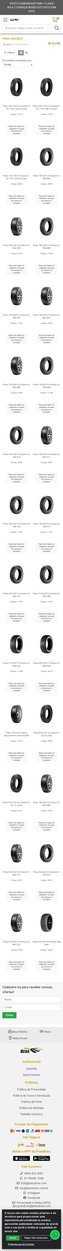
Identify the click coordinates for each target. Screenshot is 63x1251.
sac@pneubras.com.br (33, 1188)
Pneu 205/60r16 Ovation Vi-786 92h (46, 873)
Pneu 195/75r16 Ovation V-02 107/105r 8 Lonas (16, 177)
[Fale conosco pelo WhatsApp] (55, 1235)
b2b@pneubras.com (33, 1183)
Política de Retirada (31, 1108)
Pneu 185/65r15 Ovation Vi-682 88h (46, 803)
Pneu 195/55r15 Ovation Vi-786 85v (16, 316)
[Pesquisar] (56, 28)
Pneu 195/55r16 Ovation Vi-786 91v (46, 525)
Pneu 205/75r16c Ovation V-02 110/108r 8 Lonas (46, 107)
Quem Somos (31, 1074)
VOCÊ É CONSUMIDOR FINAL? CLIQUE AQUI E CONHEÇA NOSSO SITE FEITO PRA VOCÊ (31, 7)
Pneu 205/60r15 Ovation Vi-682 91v (16, 873)
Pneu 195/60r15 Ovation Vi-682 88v (16, 386)
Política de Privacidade (31, 1089)
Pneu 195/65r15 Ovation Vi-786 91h (16, 455)
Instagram (33, 1193)
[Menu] (5, 20)
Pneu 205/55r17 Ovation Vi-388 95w (46, 664)
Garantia (31, 1068)
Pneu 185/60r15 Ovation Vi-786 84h (46, 177)
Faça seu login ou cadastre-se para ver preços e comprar (16, 130)
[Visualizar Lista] (26, 52)
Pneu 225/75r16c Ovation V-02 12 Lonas (16, 803)
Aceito (13, 1238)
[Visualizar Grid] (21, 52)
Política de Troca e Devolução (31, 1095)
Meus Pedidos (20, 1032)
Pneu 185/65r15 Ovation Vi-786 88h (46, 246)
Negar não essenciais (36, 1238)
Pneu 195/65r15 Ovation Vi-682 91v (46, 455)
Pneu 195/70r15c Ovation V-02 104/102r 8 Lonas (16, 107)
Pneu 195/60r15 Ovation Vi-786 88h (46, 386)
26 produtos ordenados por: (17, 60)
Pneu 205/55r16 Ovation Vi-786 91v (16, 594)
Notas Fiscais (19, 1038)
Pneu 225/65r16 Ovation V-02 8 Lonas (46, 734)
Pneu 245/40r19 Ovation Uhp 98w (46, 943)
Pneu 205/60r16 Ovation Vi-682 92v (16, 943)
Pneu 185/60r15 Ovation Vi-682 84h (16, 246)
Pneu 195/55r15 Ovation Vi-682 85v (46, 316)
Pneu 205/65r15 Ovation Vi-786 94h (16, 525)
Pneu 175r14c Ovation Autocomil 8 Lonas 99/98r (16, 734)
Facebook (33, 1197)
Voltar (55, 43)
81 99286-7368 (34, 1178)
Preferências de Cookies (21, 1244)
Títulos (47, 1032)
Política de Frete (31, 1101)
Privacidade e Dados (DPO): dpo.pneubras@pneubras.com (31, 1204)
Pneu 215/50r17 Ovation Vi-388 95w (16, 664)
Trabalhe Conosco (31, 1114)
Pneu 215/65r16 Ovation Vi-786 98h (46, 594)
